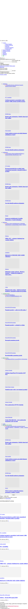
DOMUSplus (8, 114)
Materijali (18, 153)
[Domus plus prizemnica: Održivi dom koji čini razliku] (12, 112)
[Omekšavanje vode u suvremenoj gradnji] (12, 385)
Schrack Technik (8, 370)
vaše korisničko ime (16, 60)
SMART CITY (18, 296)
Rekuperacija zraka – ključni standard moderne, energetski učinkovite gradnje (15, 290)
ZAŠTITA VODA (20, 359)
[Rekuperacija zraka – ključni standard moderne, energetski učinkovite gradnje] (12, 286)
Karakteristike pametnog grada (13, 355)
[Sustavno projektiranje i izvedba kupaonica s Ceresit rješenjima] (12, 214)
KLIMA (8, 359)
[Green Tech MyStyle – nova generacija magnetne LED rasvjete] (12, 416)
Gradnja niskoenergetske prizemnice (14, 426)
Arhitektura (5, 83)
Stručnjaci (5, 53)
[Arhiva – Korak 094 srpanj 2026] (10, 593)
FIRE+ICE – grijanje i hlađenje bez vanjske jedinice (14, 563)
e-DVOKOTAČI (10, 295)
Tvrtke (4, 423)
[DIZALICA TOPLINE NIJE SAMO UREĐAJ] (12, 251)
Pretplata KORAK (9, 45)
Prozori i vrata (18, 154)
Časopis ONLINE (6, 49)
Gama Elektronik (8, 417)
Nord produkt (8, 130)
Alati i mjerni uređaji (11, 223)
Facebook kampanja (9, 47)
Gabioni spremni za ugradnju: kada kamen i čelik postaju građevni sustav (15, 100)
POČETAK (8, 498)
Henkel (6, 215)
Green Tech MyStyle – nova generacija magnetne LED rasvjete (15, 420)
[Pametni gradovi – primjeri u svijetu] (12, 321)
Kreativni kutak (8, 48)
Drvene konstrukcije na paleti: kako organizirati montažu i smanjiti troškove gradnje (16, 170)
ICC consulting (8, 97)
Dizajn (8, 85)
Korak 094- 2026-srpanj (5, 595)
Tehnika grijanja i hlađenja (20, 224)
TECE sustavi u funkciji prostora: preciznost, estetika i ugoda (14, 491)
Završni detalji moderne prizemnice (14, 150)
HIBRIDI (13, 296)
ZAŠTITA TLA (13, 359)
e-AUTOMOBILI (10, 294)
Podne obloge (12, 154)
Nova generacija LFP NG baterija (14, 404)
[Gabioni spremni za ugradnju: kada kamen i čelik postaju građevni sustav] (12, 96)
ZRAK (25, 359)
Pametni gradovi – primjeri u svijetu (15, 325)
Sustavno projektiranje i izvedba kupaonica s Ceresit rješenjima (14, 219)
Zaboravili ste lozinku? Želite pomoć (7, 65)
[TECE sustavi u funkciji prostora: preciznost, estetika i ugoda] (12, 487)
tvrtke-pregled (3, 544)
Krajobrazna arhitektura (14, 85)
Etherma (7, 236)
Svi (6, 85)
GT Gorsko (7, 166)
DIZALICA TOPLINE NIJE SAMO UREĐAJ (12, 580)
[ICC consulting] (5, 542)
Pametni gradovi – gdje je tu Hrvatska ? (16, 310)
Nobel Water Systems (9, 387)
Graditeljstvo (5, 152)
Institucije (5, 54)
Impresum (7, 46)
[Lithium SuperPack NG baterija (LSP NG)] (12, 369)
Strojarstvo (5, 222)
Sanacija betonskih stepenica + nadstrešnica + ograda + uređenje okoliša (16, 427)
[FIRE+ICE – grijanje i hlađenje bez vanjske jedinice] (12, 234)
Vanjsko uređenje (12, 86)
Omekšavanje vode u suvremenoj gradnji (16, 389)
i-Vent (6, 287)
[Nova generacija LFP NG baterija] (12, 401)
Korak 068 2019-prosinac (10, 307)
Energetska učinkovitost (11, 153)
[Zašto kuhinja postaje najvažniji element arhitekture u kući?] (12, 129)
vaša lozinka (14, 61)
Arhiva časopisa (8, 44)
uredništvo (7, 252)
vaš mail (13, 70)
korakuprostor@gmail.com (12, 606)
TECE (6, 488)
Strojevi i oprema (11, 224)
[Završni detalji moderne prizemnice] (12, 146)
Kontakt (4, 52)
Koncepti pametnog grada (12, 340)
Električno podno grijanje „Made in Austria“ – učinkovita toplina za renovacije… (14, 273)
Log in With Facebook (5, 64)
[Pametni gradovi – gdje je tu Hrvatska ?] (12, 306)
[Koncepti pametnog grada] (12, 336)
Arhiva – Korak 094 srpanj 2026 (9, 597)
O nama (4, 42)
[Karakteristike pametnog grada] (12, 351)
